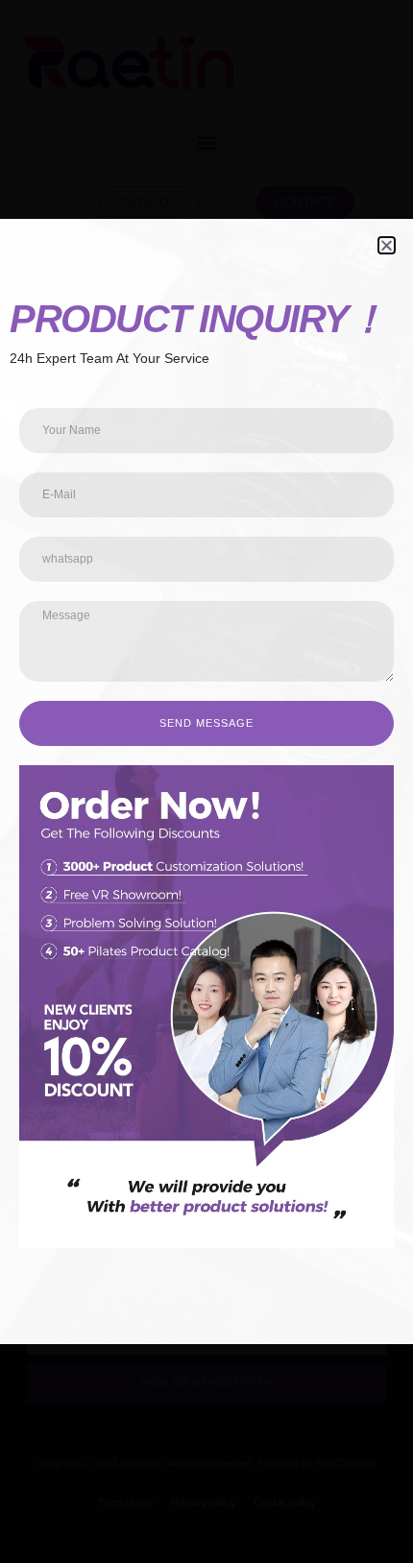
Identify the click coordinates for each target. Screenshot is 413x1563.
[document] (206, 781)
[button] (386, 245)
